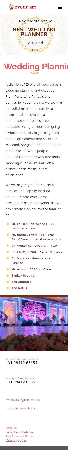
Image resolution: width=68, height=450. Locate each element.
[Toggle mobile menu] (60, 7)
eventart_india (25, 408)
